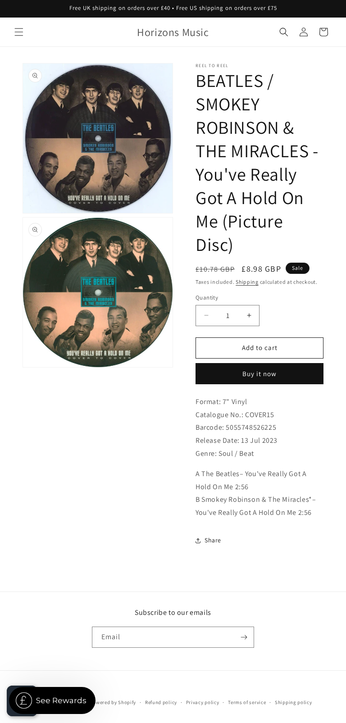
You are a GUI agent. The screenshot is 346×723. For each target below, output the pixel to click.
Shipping (247, 281)
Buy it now (259, 373)
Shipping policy (293, 702)
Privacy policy (202, 702)
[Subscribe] (244, 637)
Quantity (207, 297)
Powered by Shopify (113, 702)
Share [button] (213, 540)
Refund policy (161, 702)
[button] (19, 32)
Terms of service (247, 702)
